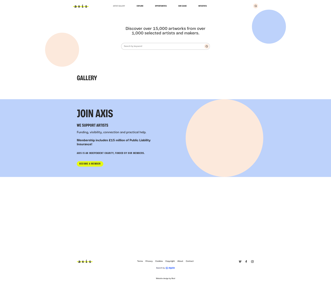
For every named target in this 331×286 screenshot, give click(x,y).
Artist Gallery (119, 6)
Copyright (170, 261)
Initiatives (202, 6)
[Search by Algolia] (165, 268)
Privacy (149, 261)
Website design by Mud (165, 279)
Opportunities (161, 6)
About (180, 261)
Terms (140, 261)
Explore (140, 6)
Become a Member (90, 164)
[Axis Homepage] (81, 6)
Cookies (159, 261)
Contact (190, 261)
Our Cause (182, 6)
